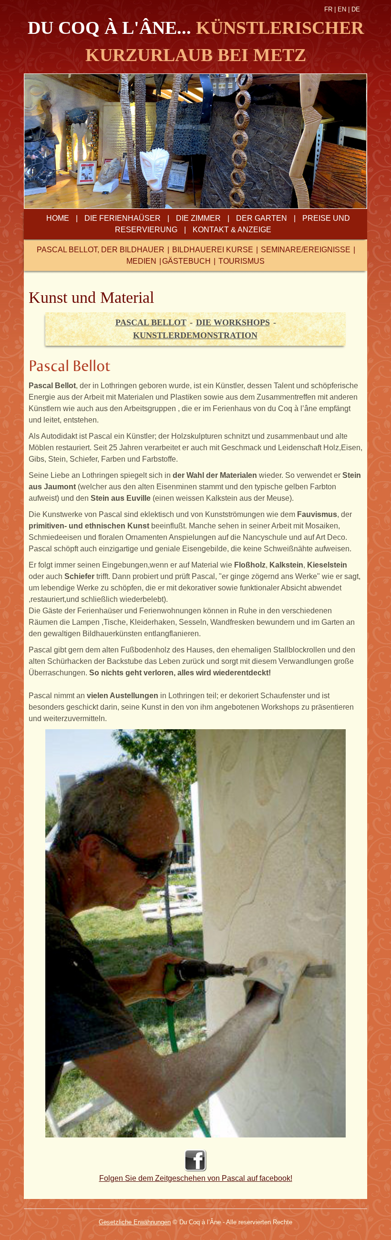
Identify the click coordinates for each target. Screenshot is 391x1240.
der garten (261, 218)
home (57, 218)
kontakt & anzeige (232, 230)
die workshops (233, 322)
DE (355, 9)
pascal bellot (150, 322)
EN (342, 9)
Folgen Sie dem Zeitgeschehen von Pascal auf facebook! (195, 1178)
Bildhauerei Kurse (212, 250)
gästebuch (186, 261)
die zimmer (198, 218)
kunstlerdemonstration (195, 335)
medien (141, 261)
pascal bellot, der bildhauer (101, 250)
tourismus (241, 261)
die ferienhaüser (122, 218)
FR (328, 9)
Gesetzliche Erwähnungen (135, 1222)
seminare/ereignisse (305, 250)
